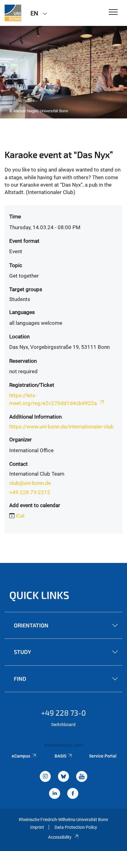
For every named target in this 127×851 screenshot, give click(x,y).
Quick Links (39, 595)
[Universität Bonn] (13, 13)
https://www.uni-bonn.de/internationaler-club (61, 426)
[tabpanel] (63, 72)
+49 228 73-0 (63, 712)
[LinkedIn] (54, 794)
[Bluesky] (63, 777)
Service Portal (103, 756)
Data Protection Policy (76, 827)
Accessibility (60, 837)
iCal (20, 516)
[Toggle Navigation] (113, 12)
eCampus (21, 756)
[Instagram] (45, 777)
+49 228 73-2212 (29, 492)
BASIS (60, 756)
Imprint (37, 827)
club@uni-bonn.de (30, 483)
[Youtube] (81, 777)
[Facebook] (72, 794)
